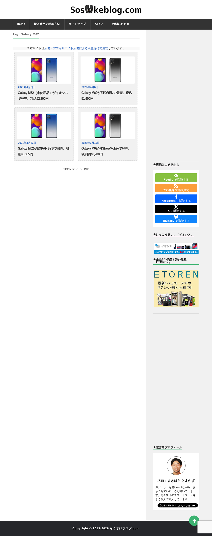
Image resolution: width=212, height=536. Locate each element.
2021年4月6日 (90, 87)
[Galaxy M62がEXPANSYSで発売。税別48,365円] (44, 125)
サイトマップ (77, 23)
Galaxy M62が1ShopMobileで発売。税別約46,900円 (106, 151)
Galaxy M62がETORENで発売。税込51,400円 (106, 95)
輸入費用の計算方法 (47, 23)
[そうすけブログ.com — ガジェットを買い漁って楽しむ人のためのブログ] (106, 9)
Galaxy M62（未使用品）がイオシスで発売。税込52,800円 (43, 95)
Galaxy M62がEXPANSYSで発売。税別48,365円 (43, 151)
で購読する (176, 179)
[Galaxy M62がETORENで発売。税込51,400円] (108, 70)
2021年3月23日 (27, 142)
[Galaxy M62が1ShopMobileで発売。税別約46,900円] (108, 125)
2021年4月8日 (26, 87)
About (99, 23)
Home (21, 23)
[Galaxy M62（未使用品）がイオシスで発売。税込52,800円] (44, 70)
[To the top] (194, 521)
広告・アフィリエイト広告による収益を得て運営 (76, 48)
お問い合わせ (121, 23)
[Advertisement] (76, 200)
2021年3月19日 (91, 142)
